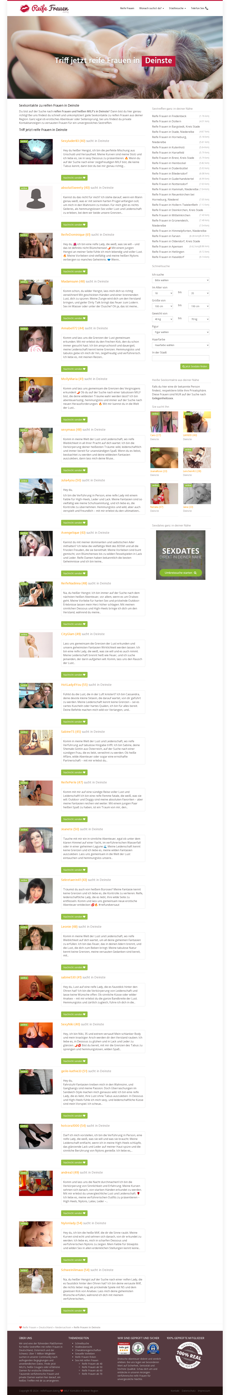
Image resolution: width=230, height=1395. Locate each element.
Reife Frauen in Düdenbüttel (180, 168)
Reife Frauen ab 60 (92, 1370)
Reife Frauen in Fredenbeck (180, 116)
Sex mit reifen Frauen (86, 1360)
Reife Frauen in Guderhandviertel (180, 179)
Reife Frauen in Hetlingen (180, 252)
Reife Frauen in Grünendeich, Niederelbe (180, 223)
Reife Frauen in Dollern (180, 121)
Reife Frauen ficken (85, 1357)
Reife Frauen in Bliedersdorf (180, 173)
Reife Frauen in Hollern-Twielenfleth (180, 205)
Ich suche (158, 274)
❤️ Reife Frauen (27, 1327)
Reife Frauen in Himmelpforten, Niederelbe (180, 231)
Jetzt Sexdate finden (196, 366)
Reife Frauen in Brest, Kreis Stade (180, 158)
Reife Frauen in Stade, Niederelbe (180, 132)
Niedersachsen (63, 1327)
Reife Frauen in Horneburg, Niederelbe (180, 139)
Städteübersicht (83, 1346)
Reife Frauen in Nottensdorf (180, 184)
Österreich (39, 1350)
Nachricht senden (73, 177)
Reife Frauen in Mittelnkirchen (180, 215)
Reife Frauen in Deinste (87, 1327)
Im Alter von (159, 287)
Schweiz (23, 1353)
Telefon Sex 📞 (199, 8)
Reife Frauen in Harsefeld (180, 152)
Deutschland (46, 1327)
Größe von (159, 300)
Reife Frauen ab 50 (92, 1367)
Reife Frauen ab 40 (92, 1363)
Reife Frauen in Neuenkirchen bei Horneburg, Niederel (180, 197)
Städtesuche (176, 8)
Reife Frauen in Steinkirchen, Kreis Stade (180, 210)
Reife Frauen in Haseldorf (180, 257)
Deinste (103, 141)
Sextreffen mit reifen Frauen (44, 1346)
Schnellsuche (82, 1343)
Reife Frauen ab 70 (92, 1373)
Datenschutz (188, 1390)
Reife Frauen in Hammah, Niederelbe (180, 189)
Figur (155, 326)
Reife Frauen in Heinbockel (180, 163)
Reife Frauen (127, 8)
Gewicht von (159, 313)
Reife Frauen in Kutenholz (180, 147)
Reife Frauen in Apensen (175, 246)
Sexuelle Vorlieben (85, 1353)
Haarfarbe (158, 339)
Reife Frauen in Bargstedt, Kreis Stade (180, 127)
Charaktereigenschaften (88, 1350)
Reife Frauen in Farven (175, 236)
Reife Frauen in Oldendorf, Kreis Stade (180, 241)
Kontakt (175, 1390)
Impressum (204, 1390)
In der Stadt (159, 352)
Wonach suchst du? (150, 8)
